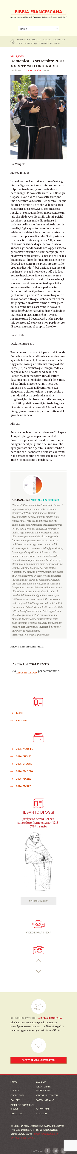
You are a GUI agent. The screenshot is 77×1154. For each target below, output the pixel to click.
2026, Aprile (23, 778)
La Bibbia (41, 1081)
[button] (38, 960)
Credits (32, 1137)
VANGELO (35, 39)
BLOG (19, 713)
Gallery (15, 1100)
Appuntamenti (44, 1108)
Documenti (17, 1095)
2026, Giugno (24, 763)
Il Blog (47, 39)
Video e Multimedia (47, 1095)
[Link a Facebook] (47, 1150)
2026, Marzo (23, 786)
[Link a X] (55, 1150)
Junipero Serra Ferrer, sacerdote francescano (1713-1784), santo (38, 822)
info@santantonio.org (46, 1133)
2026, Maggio (24, 771)
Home (13, 1081)
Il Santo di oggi (38, 812)
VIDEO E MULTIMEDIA (38, 932)
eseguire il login (26, 672)
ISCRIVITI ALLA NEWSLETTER (38, 1060)
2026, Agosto (24, 748)
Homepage (22, 39)
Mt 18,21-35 (17, 56)
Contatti (41, 1113)
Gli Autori (16, 1113)
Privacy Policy (18, 1137)
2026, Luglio (24, 756)
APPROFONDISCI (38, 901)
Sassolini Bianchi (46, 1100)
